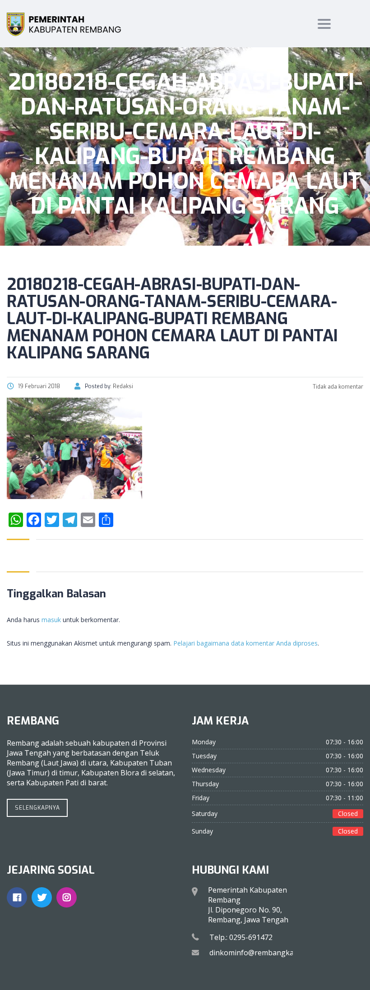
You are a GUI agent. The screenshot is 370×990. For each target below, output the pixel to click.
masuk (51, 619)
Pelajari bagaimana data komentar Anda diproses (245, 643)
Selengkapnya (37, 807)
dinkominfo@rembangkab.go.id (262, 953)
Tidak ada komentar (337, 386)
